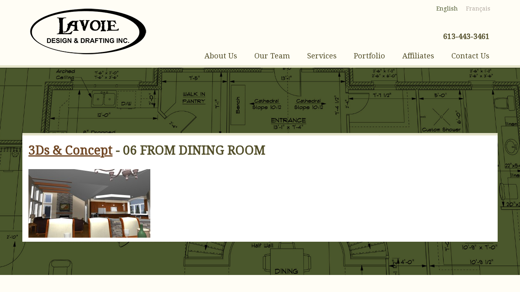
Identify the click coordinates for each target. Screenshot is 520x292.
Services (322, 56)
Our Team (272, 56)
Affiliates (418, 56)
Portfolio (369, 56)
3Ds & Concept (70, 150)
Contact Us (470, 56)
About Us (220, 56)
